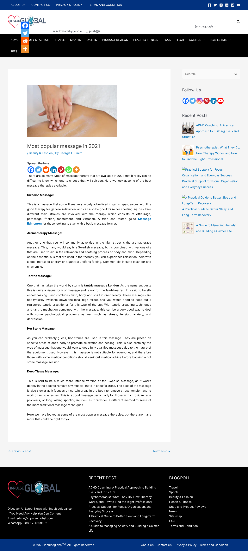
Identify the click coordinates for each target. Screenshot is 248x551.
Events (91, 39)
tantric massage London (101, 285)
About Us (18, 5)
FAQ (172, 521)
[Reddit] (46, 169)
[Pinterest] (232, 5)
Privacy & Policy (69, 5)
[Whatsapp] (68, 169)
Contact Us (40, 5)
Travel (60, 39)
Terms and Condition (105, 5)
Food (167, 39)
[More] (76, 169)
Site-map (175, 516)
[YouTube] (238, 5)
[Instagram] (221, 5)
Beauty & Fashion (36, 39)
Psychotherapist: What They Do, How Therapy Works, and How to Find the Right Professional (211, 153)
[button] (238, 21)
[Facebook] (209, 5)
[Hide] (22, 56)
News (14, 39)
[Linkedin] (227, 5)
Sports (75, 39)
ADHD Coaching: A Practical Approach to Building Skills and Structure (210, 131)
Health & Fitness (145, 39)
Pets (13, 51)
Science (195, 39)
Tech (180, 39)
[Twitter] (215, 5)
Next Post (161, 451)
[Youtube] (220, 101)
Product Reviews (115, 39)
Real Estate (218, 39)
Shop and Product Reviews (187, 506)
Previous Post (19, 451)
